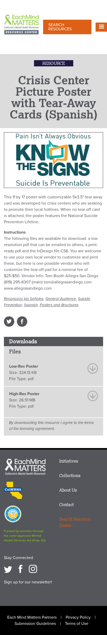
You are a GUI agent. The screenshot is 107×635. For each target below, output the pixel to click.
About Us (68, 490)
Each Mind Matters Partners (32, 617)
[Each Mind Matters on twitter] (8, 569)
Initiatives (68, 461)
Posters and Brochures (59, 305)
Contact (66, 504)
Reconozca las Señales (23, 298)
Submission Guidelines (35, 623)
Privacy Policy (78, 617)
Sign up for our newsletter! (28, 582)
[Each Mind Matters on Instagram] (33, 569)
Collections (70, 475)
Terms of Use (76, 623)
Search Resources (60, 27)
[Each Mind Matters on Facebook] (20, 569)
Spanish (31, 305)
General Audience (60, 298)
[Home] (21, 25)
